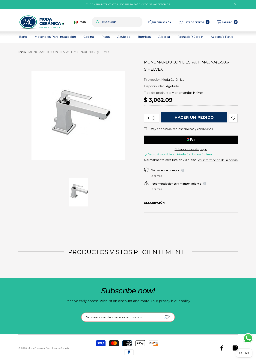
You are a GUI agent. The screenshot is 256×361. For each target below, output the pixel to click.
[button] (227, 22)
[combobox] (122, 22)
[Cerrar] (235, 4)
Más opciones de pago (191, 149)
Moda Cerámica (172, 79)
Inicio (22, 52)
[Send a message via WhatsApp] (248, 338)
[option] (78, 116)
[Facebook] (222, 348)
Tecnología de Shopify (57, 348)
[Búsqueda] (117, 22)
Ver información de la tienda (218, 160)
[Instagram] (235, 348)
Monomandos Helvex (188, 93)
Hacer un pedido (194, 117)
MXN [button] (83, 22)
